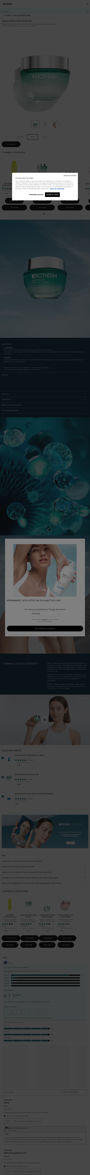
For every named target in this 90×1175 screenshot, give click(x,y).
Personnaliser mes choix (36, 194)
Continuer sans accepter (70, 175)
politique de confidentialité (57, 188)
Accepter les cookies (52, 194)
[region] (45, 186)
